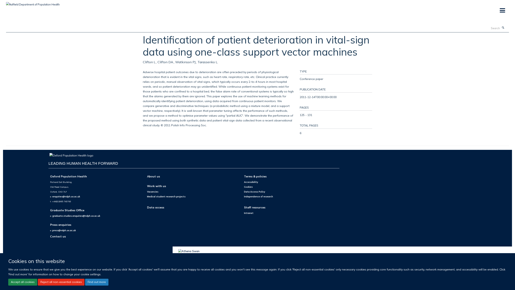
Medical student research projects (166, 196)
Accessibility (251, 182)
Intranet (248, 213)
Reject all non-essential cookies (61, 282)
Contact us (58, 236)
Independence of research (258, 196)
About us (153, 176)
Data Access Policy (254, 191)
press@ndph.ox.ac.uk (64, 230)
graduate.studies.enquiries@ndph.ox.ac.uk (76, 215)
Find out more (97, 282)
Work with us (156, 186)
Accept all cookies (23, 282)
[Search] (503, 28)
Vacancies (152, 191)
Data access (155, 207)
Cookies (248, 186)
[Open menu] (502, 10)
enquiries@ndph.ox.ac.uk (66, 196)
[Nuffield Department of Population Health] (33, 3)
